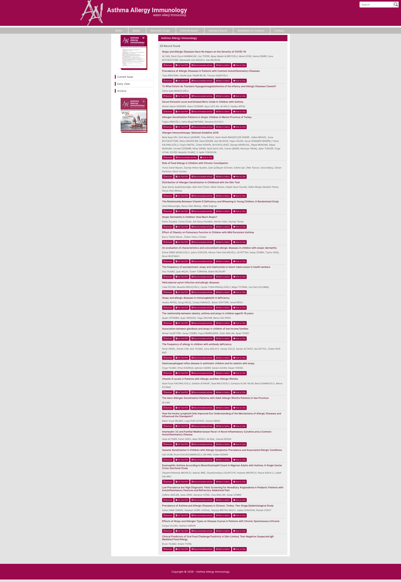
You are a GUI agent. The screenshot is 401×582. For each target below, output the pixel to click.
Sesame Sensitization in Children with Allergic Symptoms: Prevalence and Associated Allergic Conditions (222, 450)
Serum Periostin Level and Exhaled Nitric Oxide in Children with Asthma (202, 101)
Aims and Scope (160, 30)
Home (118, 30)
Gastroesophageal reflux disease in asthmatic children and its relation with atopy (208, 363)
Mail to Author (224, 65)
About (136, 30)
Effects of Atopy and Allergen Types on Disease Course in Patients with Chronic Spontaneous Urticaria (220, 521)
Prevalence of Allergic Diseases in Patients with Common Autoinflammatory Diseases (211, 71)
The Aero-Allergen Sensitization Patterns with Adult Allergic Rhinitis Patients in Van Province (215, 398)
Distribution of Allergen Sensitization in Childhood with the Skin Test (201, 182)
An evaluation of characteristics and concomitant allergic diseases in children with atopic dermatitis (219, 247)
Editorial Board (189, 30)
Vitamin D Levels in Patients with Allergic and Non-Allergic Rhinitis (200, 379)
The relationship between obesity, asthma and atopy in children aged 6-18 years (207, 313)
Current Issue (125, 76)
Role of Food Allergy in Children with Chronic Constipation (195, 163)
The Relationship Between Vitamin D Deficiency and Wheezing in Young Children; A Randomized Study (220, 201)
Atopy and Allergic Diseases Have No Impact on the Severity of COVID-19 (204, 51)
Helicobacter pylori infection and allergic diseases (190, 282)
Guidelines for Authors (251, 30)
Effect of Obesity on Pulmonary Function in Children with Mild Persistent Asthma (208, 232)
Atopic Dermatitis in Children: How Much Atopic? (189, 217)
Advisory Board (218, 30)
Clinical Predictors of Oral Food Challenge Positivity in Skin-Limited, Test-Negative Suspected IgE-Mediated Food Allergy (218, 538)
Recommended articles (202, 65)
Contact (279, 30)
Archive (121, 90)
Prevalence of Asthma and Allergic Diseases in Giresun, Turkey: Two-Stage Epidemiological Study (218, 505)
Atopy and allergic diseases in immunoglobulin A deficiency (196, 297)
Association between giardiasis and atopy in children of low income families (205, 328)
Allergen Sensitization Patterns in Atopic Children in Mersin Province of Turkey (207, 117)
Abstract (168, 65)
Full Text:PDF (182, 65)
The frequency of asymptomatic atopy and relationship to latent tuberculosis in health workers (216, 267)
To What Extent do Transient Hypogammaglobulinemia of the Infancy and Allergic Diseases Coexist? (219, 86)
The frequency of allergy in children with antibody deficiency (197, 344)
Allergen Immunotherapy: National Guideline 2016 (190, 132)
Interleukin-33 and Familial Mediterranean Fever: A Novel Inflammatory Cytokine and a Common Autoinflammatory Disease (216, 433)
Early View (123, 83)
